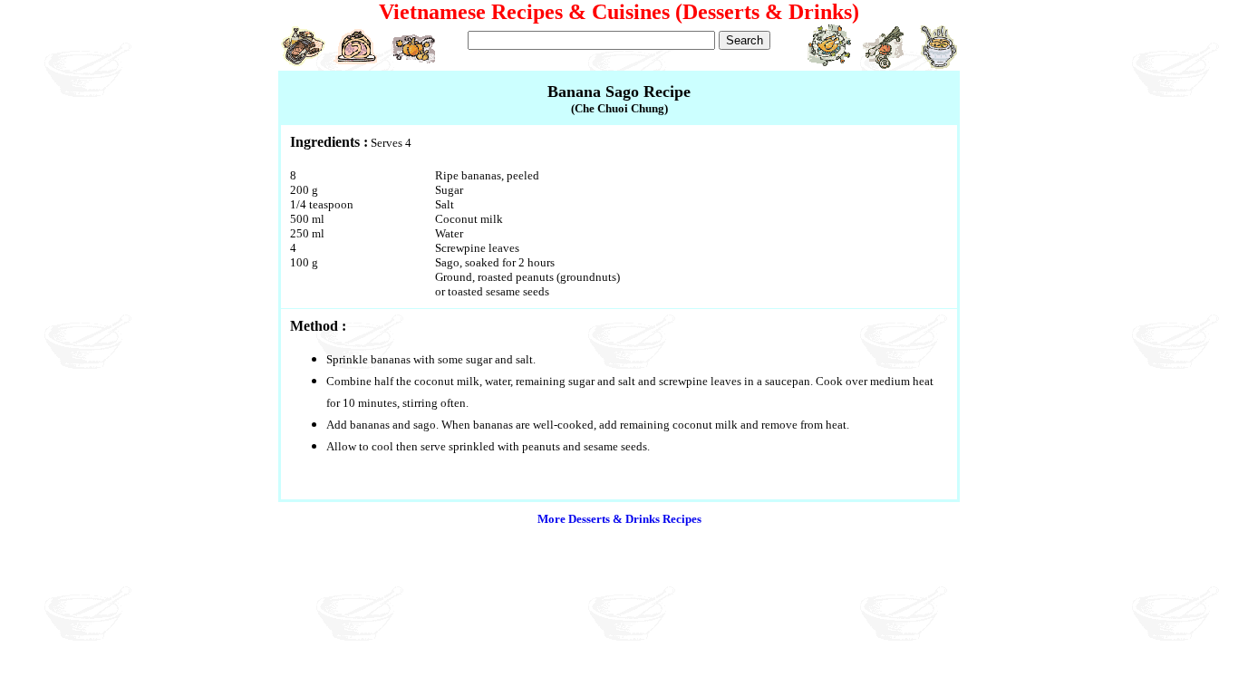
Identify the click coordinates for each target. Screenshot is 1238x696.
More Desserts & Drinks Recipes (619, 519)
